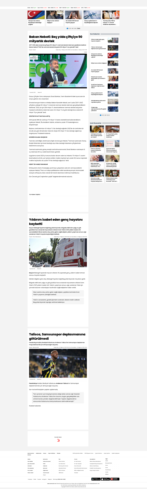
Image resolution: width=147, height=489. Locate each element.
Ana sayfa (31, 33)
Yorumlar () (32, 92)
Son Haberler (95, 34)
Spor (41, 330)
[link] (104, 40)
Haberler (36, 33)
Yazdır (85, 52)
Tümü (78, 28)
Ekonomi (41, 33)
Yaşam (41, 215)
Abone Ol (40, 92)
